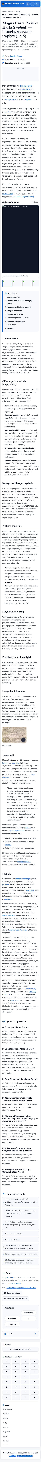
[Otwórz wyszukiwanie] (32, 4)
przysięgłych (15, 830)
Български (7, 1409)
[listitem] (6, 283)
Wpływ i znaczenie (14, 311)
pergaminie (14, 763)
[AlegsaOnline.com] (13, 4)
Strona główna (7, 12)
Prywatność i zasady (25, 1456)
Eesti (5, 1436)
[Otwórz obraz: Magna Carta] (14, 735)
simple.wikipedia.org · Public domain (16, 276)
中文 (5, 1423)
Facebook (12, 1318)
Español (6, 1432)
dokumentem (26, 86)
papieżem (8, 899)
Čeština (6, 1414)
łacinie (7, 112)
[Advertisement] (20, 75)
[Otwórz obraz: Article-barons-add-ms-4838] (20, 239)
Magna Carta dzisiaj (15, 314)
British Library (30, 989)
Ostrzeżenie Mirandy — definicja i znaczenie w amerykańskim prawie (19, 1246)
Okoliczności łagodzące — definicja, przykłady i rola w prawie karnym (19, 1261)
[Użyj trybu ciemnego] (37, 4)
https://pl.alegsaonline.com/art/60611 (21, 1288)
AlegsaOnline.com (9, 1277)
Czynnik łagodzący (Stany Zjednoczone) (21, 1254)
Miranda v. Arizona (12, 1240)
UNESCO (14, 1000)
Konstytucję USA (24, 862)
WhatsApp (28, 1313)
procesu (27, 827)
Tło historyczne (13, 297)
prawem (5, 884)
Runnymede (10, 99)
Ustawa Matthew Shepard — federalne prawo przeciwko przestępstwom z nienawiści (20, 1213)
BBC (23, 830)
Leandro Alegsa (16, 56)
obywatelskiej (28, 196)
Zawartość (11, 325)
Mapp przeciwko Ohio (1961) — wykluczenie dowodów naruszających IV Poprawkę (21, 1202)
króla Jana (25, 89)
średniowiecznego (22, 879)
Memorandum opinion (13, 1233)
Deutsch (6, 1427)
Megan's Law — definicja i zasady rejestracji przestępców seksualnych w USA (20, 1225)
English (6, 1441)
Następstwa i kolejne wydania (19, 307)
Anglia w (28, 99)
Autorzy (12, 1456)
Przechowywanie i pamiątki (18, 318)
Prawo (18, 12)
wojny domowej (8, 915)
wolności (17, 196)
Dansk (5, 1418)
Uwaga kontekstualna (16, 321)
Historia (10, 328)
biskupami (30, 890)
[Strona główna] (28, 4)
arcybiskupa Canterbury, (19, 930)
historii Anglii (7, 193)
